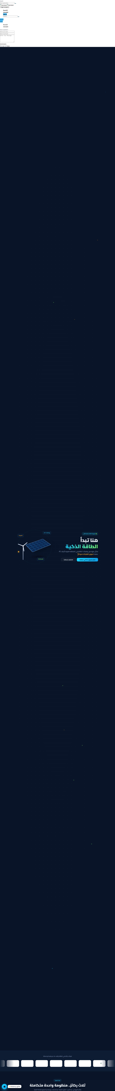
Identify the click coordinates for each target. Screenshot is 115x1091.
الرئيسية (5, 10)
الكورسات (5, 12)
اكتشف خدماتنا (68, 560)
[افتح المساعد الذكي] (4, 1086)
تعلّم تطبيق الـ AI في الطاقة (87, 560)
